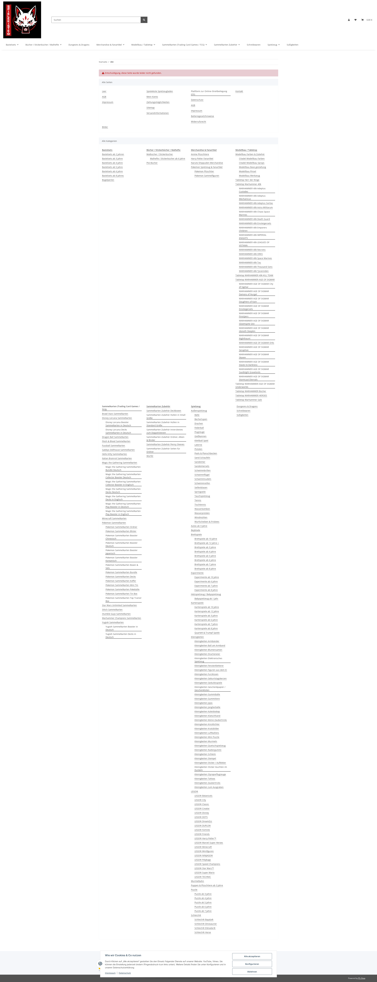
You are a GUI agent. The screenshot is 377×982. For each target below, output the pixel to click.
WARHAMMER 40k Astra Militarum (256, 207)
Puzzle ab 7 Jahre (203, 911)
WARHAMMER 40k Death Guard (254, 219)
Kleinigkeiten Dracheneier (207, 654)
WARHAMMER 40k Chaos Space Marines (254, 213)
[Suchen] (144, 20)
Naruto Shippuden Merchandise (207, 162)
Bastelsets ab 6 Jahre (112, 171)
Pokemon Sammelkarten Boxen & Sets (122, 566)
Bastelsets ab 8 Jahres (113, 175)
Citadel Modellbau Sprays (251, 162)
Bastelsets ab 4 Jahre (112, 162)
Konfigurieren (252, 964)
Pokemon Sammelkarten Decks (121, 576)
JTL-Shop (361, 978)
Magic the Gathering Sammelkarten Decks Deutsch (123, 490)
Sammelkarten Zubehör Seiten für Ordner (163, 450)
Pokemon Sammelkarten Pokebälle (122, 589)
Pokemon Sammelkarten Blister (121, 531)
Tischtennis (200, 504)
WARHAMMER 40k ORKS (251, 254)
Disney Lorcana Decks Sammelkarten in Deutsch (118, 431)
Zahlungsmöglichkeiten (158, 102)
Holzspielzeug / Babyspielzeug (206, 594)
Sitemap (151, 107)
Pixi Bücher (152, 162)
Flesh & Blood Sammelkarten (116, 441)
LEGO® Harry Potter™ (205, 838)
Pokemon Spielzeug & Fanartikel (207, 167)
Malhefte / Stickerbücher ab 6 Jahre (167, 158)
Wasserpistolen (202, 513)
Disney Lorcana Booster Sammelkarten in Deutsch (118, 424)
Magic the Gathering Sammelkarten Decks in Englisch (123, 498)
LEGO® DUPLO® (203, 825)
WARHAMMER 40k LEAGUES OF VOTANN (254, 244)
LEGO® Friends (202, 834)
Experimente (197, 572)
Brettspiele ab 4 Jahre (205, 551)
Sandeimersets (202, 466)
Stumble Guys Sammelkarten (116, 613)
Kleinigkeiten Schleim (205, 754)
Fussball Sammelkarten (113, 445)
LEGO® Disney (202, 812)
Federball (199, 427)
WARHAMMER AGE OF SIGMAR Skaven (254, 356)
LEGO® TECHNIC (203, 876)
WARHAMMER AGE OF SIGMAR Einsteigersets (254, 307)
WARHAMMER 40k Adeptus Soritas (256, 203)
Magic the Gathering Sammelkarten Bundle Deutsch (123, 468)
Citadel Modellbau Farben (252, 158)
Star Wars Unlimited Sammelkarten (119, 605)
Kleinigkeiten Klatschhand (207, 715)
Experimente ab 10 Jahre (207, 577)
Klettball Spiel (201, 440)
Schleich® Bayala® (204, 919)
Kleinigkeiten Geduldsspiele (208, 682)
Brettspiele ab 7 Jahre (205, 564)
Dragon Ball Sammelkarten (115, 437)
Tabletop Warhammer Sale (248, 399)
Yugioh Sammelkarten (113, 622)
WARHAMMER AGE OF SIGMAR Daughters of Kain (254, 300)
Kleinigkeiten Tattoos (205, 778)
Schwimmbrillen (203, 470)
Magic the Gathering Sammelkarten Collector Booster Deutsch (123, 476)
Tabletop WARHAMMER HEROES (251, 395)
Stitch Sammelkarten (112, 609)
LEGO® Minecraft (203, 847)
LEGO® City (200, 800)
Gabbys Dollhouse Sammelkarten (118, 449)
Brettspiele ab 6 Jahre (205, 560)
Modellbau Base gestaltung (252, 167)
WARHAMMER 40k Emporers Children (253, 229)
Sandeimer (200, 461)
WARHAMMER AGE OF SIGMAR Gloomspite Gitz (254, 322)
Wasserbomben (202, 508)
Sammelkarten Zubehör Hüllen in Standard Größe (163, 424)
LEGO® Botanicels (203, 795)
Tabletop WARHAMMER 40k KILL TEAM (254, 275)
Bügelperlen (108, 179)
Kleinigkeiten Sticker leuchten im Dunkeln (211, 768)
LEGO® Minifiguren (204, 851)
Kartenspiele (197, 602)
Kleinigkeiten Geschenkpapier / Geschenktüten (210, 688)
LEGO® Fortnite (202, 829)
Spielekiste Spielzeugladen (160, 91)
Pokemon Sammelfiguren (207, 175)
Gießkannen (200, 436)
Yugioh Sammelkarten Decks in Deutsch (121, 635)
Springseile (200, 491)
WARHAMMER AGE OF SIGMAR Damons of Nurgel (254, 293)
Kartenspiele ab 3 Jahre (206, 615)
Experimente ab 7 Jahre (206, 585)
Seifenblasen (201, 487)
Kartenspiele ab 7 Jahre (206, 624)
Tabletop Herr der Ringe (247, 179)
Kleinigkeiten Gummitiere (207, 698)
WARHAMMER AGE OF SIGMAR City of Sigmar (256, 285)
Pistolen (198, 449)
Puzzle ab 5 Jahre (203, 902)
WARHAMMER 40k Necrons (252, 249)
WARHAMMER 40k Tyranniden (254, 271)
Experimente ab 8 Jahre (206, 590)
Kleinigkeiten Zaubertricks (207, 782)
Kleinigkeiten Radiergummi (208, 749)
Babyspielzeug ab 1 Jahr (206, 598)
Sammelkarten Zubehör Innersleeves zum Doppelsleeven (165, 431)
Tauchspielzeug (202, 496)
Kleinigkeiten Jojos (204, 702)
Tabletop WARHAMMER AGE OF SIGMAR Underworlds (255, 385)
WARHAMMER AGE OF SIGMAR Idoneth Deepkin (254, 329)
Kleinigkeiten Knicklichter (207, 724)
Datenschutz (125, 973)
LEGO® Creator (202, 808)
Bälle (197, 414)
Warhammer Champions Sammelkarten (121, 618)
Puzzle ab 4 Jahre (203, 898)
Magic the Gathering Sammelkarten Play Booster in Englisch (123, 513)
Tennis (198, 500)
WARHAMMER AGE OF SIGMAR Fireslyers (254, 315)
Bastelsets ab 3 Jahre (112, 158)
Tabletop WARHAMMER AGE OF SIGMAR (255, 279)
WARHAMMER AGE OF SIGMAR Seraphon (254, 348)
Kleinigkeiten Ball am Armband (210, 645)
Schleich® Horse (203, 932)
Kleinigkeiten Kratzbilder (207, 728)
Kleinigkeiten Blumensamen (208, 649)
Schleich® (196, 915)
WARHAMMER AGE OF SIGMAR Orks (256, 342)
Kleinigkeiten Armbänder (207, 641)
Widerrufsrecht (198, 121)
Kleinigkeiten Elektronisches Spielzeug (208, 660)
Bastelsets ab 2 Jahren (113, 154)
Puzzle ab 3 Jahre (203, 893)
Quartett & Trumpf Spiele (207, 632)
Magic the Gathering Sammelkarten (119, 462)
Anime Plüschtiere (200, 154)
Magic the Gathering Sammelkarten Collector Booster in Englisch (123, 483)
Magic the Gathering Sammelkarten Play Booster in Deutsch (123, 505)
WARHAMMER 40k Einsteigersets (255, 223)
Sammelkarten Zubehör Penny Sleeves (165, 444)
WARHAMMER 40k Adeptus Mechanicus (252, 197)
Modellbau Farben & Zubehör (250, 154)
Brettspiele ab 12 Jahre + (207, 543)
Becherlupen (201, 419)
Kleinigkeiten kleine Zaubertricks (211, 720)
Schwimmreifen (202, 483)
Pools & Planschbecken (206, 453)
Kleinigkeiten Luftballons (207, 732)
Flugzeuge (200, 432)
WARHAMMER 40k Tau (250, 262)
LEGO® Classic (202, 804)
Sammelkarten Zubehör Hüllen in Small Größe (166, 416)
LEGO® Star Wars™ (204, 868)
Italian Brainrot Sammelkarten (117, 458)
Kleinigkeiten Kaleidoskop (207, 711)
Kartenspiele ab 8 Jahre (206, 628)
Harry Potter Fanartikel (202, 158)
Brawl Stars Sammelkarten (115, 413)
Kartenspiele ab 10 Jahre (207, 607)
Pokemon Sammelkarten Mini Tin (122, 585)
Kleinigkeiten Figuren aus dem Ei (211, 670)
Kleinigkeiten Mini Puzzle (207, 737)
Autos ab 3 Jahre (199, 525)
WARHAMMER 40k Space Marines (255, 258)
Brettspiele (196, 534)
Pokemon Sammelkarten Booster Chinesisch (122, 537)
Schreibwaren (243, 410)
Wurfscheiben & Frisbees (207, 521)
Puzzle (194, 889)
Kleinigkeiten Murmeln (206, 741)
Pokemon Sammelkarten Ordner (121, 527)
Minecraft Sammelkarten (114, 518)
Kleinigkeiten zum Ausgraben (209, 787)
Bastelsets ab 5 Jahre (112, 167)
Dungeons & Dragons (247, 406)
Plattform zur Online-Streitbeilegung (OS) (209, 93)
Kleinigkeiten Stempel (205, 758)
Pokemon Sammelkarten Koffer (121, 580)
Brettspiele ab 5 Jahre (205, 555)
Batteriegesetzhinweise (202, 116)
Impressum (110, 973)
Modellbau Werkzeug (249, 175)
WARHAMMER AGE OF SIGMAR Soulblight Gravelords (254, 371)
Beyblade (195, 530)
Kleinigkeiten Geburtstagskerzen (211, 678)
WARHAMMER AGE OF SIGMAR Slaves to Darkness (254, 363)
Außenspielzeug (199, 410)
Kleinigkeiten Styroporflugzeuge (210, 774)
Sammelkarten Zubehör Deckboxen (164, 410)
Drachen (199, 423)
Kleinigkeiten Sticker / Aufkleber (210, 762)
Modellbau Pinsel (247, 171)
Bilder (105, 127)
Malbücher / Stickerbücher (160, 154)
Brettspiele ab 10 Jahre (206, 538)
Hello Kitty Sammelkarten (114, 454)
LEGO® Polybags (203, 859)
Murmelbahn (197, 881)
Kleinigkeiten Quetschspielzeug (210, 745)
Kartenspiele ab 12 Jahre (207, 611)
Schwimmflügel (202, 474)
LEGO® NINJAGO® (204, 855)
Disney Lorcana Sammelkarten (117, 418)
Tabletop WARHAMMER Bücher (250, 391)
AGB (104, 96)
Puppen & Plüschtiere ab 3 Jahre (207, 885)
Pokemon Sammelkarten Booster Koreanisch (122, 559)
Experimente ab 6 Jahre (206, 581)
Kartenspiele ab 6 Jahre (206, 619)
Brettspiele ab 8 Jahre (205, 568)
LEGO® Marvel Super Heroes (209, 842)
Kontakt (239, 91)
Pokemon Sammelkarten (114, 522)
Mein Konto (152, 96)
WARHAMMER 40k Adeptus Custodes (252, 190)
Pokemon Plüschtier (204, 171)
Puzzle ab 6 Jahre (203, 906)
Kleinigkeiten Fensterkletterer (209, 665)
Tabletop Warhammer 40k (248, 184)
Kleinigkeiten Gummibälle (207, 694)
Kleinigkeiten (197, 637)
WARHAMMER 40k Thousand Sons (255, 266)
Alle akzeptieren (252, 956)
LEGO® (194, 791)
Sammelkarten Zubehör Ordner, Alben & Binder (165, 438)
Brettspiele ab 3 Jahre (205, 547)
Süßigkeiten (242, 414)
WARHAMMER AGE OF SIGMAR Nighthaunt (254, 337)
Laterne (198, 444)
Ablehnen (252, 971)
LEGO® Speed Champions (207, 864)
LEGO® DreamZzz (203, 821)
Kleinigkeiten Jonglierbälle (207, 707)
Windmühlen (201, 517)
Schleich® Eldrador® (205, 928)
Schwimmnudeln (203, 479)
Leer (104, 91)
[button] (349, 20)
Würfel (150, 456)
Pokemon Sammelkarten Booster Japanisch (122, 552)
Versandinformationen (158, 113)
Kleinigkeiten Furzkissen (206, 674)
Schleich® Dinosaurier (206, 923)
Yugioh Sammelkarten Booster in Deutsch (122, 628)
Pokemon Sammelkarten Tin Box (121, 593)
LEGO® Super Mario (204, 872)
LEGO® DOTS (201, 817)
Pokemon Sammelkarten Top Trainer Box (124, 599)
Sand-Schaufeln (202, 457)
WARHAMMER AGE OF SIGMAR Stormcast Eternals (254, 378)
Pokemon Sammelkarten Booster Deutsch (122, 544)
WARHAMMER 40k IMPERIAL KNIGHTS (252, 236)
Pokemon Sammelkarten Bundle (121, 572)
